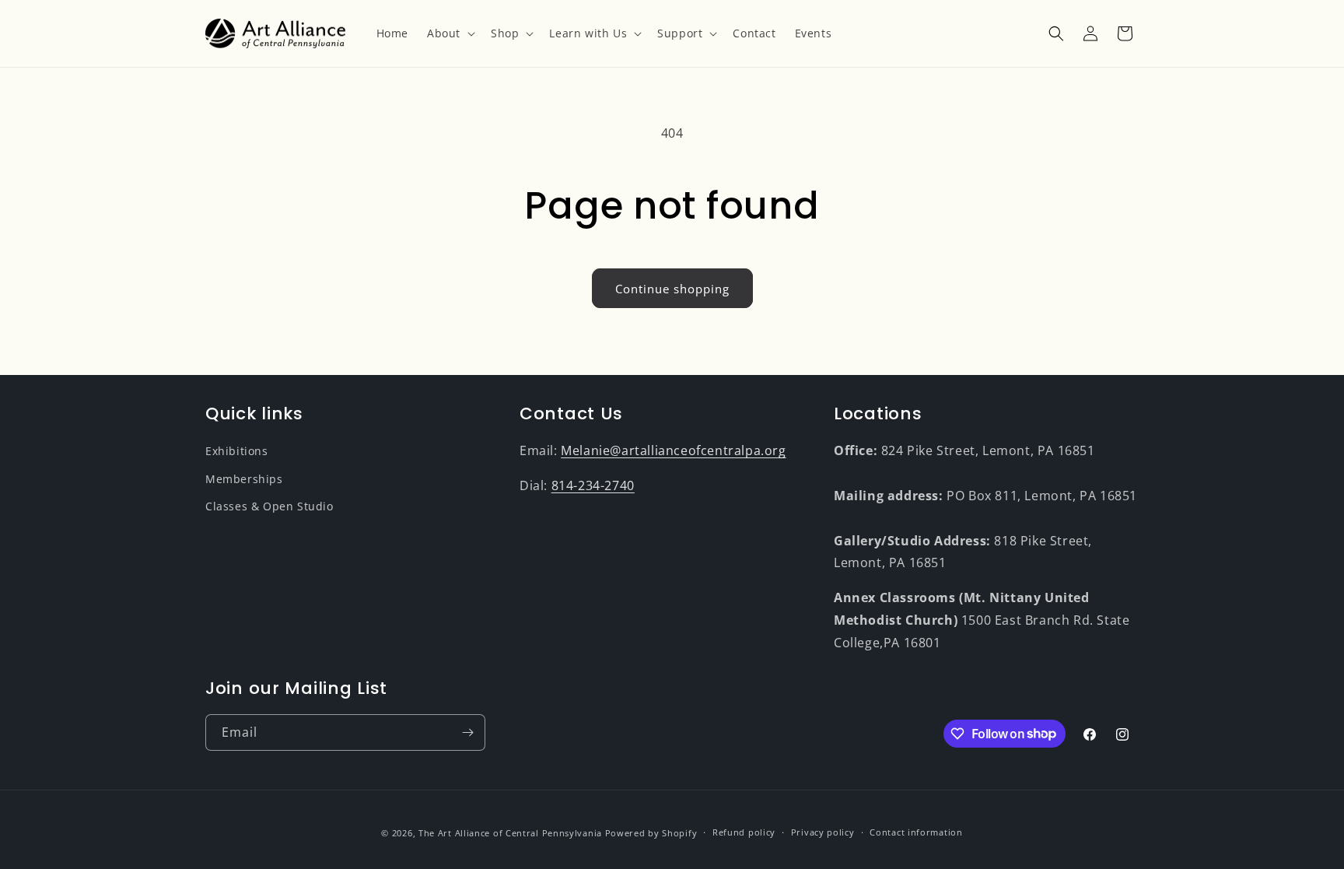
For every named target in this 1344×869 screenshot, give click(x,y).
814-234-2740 (593, 485)
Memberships (244, 478)
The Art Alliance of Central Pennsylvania (510, 833)
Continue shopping (672, 288)
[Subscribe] (467, 732)
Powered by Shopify (651, 833)
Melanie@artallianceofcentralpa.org (673, 450)
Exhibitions (236, 450)
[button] (449, 33)
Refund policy (743, 832)
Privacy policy (823, 832)
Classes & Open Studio (269, 506)
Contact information (916, 832)
